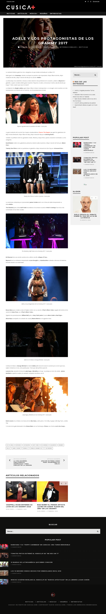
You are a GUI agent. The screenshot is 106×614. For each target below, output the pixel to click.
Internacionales (68, 47)
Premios (25, 448)
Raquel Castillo (29, 47)
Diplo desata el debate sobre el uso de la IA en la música (85, 216)
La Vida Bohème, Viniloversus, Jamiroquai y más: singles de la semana (23, 463)
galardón (53, 445)
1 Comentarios (89, 164)
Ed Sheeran (44, 445)
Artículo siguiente (53, 459)
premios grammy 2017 (36, 448)
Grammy (61, 445)
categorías (27, 445)
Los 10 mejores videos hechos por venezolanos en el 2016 (36, 571)
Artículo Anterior (20, 459)
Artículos (22, 13)
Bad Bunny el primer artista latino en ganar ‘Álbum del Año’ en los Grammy (51, 507)
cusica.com (10, 1)
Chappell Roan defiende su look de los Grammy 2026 (19, 506)
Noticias (11, 13)
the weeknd (48, 448)
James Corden (16, 448)
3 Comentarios (89, 152)
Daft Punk (36, 445)
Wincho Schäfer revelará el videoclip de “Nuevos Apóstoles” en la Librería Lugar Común (50, 580)
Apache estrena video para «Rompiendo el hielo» (50, 462)
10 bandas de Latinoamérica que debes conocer (32, 562)
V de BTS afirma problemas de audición (85, 103)
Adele (12, 445)
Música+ (33, 13)
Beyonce (18, 445)
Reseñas (43, 13)
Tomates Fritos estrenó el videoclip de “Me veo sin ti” (90, 160)
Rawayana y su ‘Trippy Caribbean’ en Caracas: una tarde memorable (90, 146)
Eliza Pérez (10, 509)
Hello (8, 448)
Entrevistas (56, 13)
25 (7, 445)
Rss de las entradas (80, 83)
